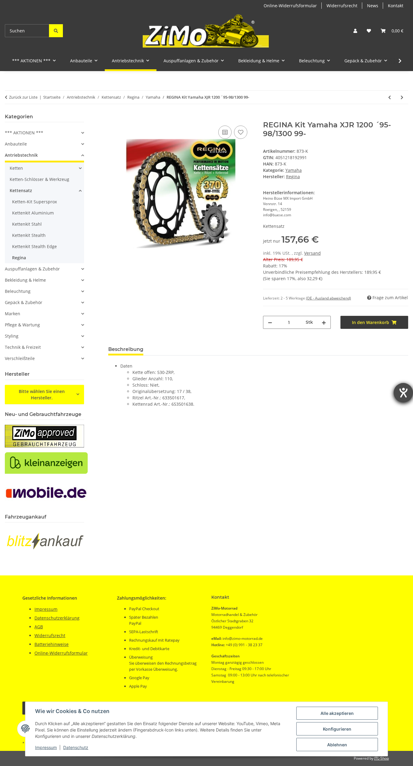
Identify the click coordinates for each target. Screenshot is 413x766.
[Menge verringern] (270, 322)
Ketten (16, 168)
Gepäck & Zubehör (23, 302)
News (372, 5)
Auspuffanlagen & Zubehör (32, 269)
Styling (11, 336)
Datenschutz (75, 747)
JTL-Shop (381, 758)
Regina (19, 257)
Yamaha (293, 170)
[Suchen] (56, 30)
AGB (38, 627)
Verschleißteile (20, 358)
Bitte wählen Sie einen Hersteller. (42, 394)
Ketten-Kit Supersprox (34, 202)
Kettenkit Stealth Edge (34, 246)
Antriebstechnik (21, 155)
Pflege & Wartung (22, 325)
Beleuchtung (18, 291)
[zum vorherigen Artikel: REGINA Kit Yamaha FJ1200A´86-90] (389, 97)
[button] (355, 30)
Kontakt (395, 5)
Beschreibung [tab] (125, 349)
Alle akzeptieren (337, 713)
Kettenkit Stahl (27, 224)
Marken (12, 313)
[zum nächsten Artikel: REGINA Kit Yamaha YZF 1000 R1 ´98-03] (402, 97)
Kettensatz (21, 190)
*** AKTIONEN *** (24, 133)
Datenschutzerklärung (57, 618)
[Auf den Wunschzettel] (240, 132)
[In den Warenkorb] (113, 117)
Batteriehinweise (51, 644)
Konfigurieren (337, 729)
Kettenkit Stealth (29, 235)
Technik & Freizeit (23, 347)
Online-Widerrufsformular (290, 5)
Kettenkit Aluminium (33, 213)
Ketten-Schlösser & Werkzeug (39, 179)
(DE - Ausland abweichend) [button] (328, 298)
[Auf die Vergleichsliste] (225, 132)
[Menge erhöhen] (323, 322)
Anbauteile (16, 144)
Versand (312, 253)
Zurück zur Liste (23, 97)
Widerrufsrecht (342, 5)
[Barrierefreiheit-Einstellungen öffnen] (403, 392)
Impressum (46, 747)
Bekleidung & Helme (25, 280)
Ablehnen (337, 744)
